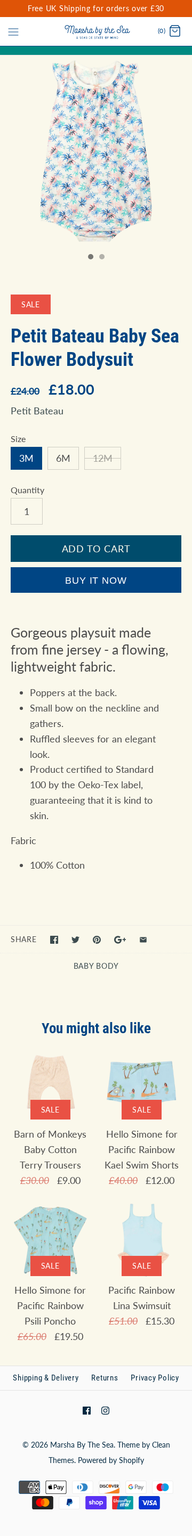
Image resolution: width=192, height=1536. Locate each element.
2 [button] (101, 257)
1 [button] (90, 257)
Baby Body (96, 965)
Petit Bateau (37, 410)
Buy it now (96, 580)
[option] (96, 151)
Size (18, 439)
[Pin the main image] (97, 940)
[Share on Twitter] (75, 940)
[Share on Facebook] (54, 940)
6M (63, 458)
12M (103, 458)
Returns (104, 1378)
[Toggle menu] (13, 31)
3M (26, 458)
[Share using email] (143, 940)
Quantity (27, 490)
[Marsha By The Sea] (96, 31)
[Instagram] (105, 1411)
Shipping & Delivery (45, 1378)
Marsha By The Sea (82, 1444)
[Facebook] (87, 1411)
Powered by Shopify (111, 1460)
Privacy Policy (155, 1378)
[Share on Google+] (120, 940)
